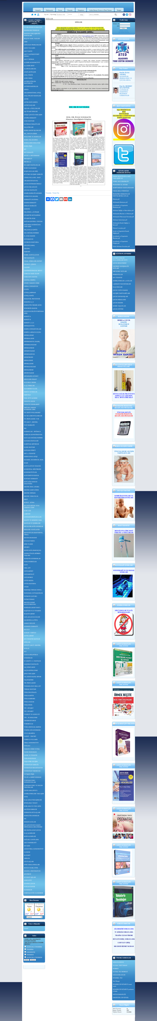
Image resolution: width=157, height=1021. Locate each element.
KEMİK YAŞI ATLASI (119, 306)
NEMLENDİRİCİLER (30, 561)
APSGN (26, 89)
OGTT (26, 565)
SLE (25, 651)
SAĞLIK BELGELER (119, 975)
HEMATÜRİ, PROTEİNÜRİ (32, 299)
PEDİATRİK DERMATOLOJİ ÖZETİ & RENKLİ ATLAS (121, 195)
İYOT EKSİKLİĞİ (29, 425)
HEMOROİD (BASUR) (30, 308)
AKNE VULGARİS (29, 48)
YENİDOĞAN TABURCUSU (32, 771)
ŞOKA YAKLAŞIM (29, 673)
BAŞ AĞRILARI (28, 127)
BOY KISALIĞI (28, 152)
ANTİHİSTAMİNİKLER (31, 86)
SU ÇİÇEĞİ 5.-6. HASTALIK (32, 661)
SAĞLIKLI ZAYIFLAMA (31, 839)
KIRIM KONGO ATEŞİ (30, 456)
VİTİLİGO (27, 746)
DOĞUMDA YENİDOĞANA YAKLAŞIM (32, 225)
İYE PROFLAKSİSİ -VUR (31, 419)
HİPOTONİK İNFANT (30, 379)
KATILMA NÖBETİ (30, 450)
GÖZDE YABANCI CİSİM (31, 283)
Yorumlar (48, 193)
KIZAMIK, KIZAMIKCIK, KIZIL (34, 459)
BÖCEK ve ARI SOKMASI (31, 155)
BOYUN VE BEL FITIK (31, 868)
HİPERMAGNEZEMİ (30, 344)
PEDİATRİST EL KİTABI (120, 184)
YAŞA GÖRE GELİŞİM (31, 761)
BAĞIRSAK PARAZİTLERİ (32, 124)
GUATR (26, 289)
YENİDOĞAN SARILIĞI (31, 764)
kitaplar (26, 928)
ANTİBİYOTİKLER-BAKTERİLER (30, 82)
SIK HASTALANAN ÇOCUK (32, 830)
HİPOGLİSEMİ (28, 360)
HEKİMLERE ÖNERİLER (31, 30)
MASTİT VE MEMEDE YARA (33, 520)
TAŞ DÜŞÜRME (28, 680)
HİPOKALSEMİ (28, 363)
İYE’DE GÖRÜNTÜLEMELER (33, 416)
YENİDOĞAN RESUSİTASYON (33, 767)
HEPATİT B (27, 319)
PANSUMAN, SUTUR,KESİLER (33, 593)
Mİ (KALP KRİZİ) (29, 541)
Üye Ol (46, 14)
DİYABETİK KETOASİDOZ (32, 215)
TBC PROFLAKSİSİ (30, 683)
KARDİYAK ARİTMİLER (31, 444)
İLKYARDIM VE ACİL (30, 388)
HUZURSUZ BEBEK (30, 382)
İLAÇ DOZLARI (117, 287)
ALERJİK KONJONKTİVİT (32, 62)
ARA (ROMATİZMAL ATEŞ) (32, 92)
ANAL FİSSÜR (28, 75)
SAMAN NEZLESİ (29, 623)
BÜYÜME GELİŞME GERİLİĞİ (33, 174)
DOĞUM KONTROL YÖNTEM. (33, 221)
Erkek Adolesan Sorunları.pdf (121, 246)
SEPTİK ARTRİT (29, 636)
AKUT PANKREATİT (30, 842)
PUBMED (115, 968)
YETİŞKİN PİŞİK (29, 774)
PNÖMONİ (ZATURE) (30, 596)
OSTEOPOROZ (28, 577)
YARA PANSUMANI (30, 758)
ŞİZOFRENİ (27, 874)
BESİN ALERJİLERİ (30, 836)
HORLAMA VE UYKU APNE (32, 806)
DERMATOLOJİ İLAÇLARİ (32, 812)
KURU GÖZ (27, 510)
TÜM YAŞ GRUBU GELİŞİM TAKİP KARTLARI (124, 452)
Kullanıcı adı (116, 23)
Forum (60, 10)
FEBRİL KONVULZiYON (31, 255)
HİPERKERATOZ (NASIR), (32, 341)
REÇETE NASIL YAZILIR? (32, 38)
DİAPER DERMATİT (30, 202)
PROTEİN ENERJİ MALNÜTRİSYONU (30, 603)
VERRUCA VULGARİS (31, 739)
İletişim (119, 10)
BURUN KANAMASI (30, 168)
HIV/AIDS (27, 846)
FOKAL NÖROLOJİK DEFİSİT (33, 261)
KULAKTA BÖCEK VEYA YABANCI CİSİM (31, 506)
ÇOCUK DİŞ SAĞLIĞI (30, 187)
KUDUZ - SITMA (29, 502)
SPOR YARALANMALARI (32, 864)
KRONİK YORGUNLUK (31, 496)
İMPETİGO (27, 395)
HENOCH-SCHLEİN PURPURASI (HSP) (34, 312)
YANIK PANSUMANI (30, 752)
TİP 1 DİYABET (28, 708)
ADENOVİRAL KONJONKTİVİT (33, 849)
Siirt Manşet (116, 981)
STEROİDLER (28, 658)
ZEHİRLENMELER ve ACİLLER (122, 280)
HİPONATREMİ (28, 370)
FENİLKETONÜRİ (29, 886)
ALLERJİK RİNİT (29, 65)
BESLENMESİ (124, 324)
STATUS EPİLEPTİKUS (31, 654)
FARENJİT (27, 251)
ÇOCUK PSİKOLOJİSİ (119, 299)
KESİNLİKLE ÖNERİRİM (34, 947)
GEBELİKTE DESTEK (30, 277)
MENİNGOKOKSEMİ (30, 537)
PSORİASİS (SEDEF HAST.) (32, 607)
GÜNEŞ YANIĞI (29, 295)
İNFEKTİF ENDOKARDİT (31, 404)
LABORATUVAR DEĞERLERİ (122, 284)
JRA (25, 428)
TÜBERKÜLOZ (28, 724)
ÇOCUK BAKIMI (118, 302)
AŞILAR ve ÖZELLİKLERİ (32, 108)
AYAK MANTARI (29, 121)
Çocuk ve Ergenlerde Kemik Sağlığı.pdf (121, 232)
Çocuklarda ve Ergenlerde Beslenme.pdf (120, 206)
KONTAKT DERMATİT (31, 478)
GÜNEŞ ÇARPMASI (30, 292)
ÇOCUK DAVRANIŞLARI (120, 296)
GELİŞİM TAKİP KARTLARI (121, 293)
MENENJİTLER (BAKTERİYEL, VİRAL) (33, 533)
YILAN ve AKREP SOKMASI (32, 777)
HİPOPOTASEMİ (29, 373)
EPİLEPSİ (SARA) (29, 245)
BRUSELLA (27, 162)
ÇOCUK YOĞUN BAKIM (120, 290)
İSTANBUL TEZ (117, 978)
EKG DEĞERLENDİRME (31, 233)
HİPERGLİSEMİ (29, 335)
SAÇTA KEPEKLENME (31, 670)
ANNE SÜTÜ (28, 880)
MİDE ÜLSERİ (28, 544)
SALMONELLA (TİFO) (31, 620)
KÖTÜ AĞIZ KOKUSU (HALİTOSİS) (30, 482)
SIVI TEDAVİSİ (117, 277)
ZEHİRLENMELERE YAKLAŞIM (34, 793)
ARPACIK (27, 858)
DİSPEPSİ (27, 209)
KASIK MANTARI (29, 447)
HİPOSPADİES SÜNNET (31, 376)
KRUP (26, 499)
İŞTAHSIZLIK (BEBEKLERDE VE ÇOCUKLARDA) (126, 78)
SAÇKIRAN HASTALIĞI (31, 664)
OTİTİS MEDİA (28, 580)
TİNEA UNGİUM (29, 702)
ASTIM (26, 99)
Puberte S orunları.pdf (119, 228)
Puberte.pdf (116, 199)
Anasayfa (38, 10)
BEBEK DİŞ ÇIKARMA (31, 140)
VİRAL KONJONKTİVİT (31, 742)
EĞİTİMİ (123, 326)
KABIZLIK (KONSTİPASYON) (33, 434)
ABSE (25, 41)
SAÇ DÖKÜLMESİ (29, 667)
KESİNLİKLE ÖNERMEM (34, 957)
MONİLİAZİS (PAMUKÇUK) (32, 550)
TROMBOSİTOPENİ (30, 720)
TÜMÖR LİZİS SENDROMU (32, 730)
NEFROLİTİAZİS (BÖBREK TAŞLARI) (32, 554)
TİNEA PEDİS (28, 705)
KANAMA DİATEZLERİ (31, 441)
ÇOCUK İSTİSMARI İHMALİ (32, 184)
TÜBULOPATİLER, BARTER (32, 727)
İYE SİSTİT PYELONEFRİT (32, 412)
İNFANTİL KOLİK (29, 401)
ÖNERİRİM (30, 949)
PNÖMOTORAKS (29, 599)
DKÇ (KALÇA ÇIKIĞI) (30, 229)
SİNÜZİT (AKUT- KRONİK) (32, 645)
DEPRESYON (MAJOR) (31, 196)
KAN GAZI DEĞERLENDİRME (33, 438)
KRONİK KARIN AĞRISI (31, 490)
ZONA (26, 796)
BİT (25, 149)
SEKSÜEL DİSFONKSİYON (32, 871)
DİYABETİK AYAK (29, 218)
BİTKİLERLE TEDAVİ (30, 803)
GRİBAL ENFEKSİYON (31, 286)
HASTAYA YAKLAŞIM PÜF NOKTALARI (32, 34)
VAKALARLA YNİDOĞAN (121, 191)
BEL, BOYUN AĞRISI (30, 133)
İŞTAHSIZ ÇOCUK (29, 883)
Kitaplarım (81, 10)
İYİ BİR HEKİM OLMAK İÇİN (33, 27)
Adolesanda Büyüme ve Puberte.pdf (123, 213)
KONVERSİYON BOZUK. (31, 475)
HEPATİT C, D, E (29, 322)
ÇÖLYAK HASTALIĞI (30, 190)
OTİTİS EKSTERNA (30, 583)
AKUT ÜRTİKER (29, 59)
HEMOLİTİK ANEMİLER (31, 815)
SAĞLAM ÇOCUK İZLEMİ (32, 617)
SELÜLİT (27, 629)
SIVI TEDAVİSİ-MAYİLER (32, 639)
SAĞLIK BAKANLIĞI (119, 994)
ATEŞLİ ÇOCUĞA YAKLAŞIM (33, 114)
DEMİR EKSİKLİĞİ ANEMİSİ (33, 193)
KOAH (26, 463)
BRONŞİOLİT (28, 158)
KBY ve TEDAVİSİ (29, 453)
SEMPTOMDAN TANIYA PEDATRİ (123, 187)
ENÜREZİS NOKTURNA (31, 242)
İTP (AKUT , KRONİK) (31, 422)
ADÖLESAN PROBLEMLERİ (32, 45)
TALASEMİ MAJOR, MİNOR (32, 676)
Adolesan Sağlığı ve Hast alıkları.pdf (123, 210)
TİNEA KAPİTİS (29, 695)
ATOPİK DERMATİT (30, 118)
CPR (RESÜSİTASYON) (31, 180)
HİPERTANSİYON (29, 354)
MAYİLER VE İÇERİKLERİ (32, 523)
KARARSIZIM (31, 952)
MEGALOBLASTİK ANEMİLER (33, 526)
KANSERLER (28, 890)
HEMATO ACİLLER (30, 822)
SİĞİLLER (27, 642)
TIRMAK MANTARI (30, 689)
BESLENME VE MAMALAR (32, 136)
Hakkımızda (49, 10)
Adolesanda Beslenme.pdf (120, 202)
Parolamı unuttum (123, 30)
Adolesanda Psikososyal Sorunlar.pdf (123, 216)
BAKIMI (124, 322)
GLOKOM (27, 852)
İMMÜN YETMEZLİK (30, 392)
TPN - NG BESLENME (30, 717)
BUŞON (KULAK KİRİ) (31, 171)
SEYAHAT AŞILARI (30, 877)
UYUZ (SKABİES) (29, 733)
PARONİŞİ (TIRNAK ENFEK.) (33, 590)
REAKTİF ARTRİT (29, 614)
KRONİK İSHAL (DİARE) (31, 486)
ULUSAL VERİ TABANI (120, 965)
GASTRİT (27, 267)
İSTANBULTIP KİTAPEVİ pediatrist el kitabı (123, 990)
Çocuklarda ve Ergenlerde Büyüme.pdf (120, 237)
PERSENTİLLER (118, 274)
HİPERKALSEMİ (29, 338)
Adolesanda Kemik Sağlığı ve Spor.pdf (121, 224)
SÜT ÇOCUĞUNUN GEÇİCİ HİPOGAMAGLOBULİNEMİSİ (33, 826)
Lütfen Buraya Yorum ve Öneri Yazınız (100, 10)
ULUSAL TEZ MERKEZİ (120, 971)
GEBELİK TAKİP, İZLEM (31, 273)
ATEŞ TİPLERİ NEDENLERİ (32, 95)
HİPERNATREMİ (29, 348)
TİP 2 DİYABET (28, 711)
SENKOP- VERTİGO (30, 632)
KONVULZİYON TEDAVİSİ (32, 466)
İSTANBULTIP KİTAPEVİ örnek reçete (122, 985)
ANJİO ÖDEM (28, 78)
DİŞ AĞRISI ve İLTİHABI (31, 212)
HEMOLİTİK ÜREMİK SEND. (33, 305)
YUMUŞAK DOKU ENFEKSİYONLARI (30, 781)
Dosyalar (69, 10)
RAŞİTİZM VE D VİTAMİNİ (32, 610)
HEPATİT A (27, 316)
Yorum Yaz (55, 193)
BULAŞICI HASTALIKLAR (32, 165)
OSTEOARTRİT (28, 571)
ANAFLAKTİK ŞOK (30, 72)
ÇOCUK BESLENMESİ (119, 263)
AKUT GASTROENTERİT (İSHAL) (31, 55)
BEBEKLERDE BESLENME (32, 143)
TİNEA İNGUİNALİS (30, 692)
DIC (25, 818)
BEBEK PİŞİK (28, 146)
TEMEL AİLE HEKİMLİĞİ (121, 181)
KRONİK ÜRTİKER (29, 493)
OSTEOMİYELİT (29, 574)
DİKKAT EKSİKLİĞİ (30, 205)
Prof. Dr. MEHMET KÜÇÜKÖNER (126, 87)
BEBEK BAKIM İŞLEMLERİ (32, 130)
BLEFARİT (27, 855)
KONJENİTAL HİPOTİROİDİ (32, 469)
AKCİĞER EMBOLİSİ (30, 809)
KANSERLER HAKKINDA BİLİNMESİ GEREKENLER (124, 92)
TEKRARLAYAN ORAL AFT (32, 686)
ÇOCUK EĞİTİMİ (118, 309)
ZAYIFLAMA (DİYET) (30, 790)
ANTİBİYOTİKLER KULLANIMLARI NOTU (120, 259)
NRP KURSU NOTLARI (120, 271)
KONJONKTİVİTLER (30, 472)
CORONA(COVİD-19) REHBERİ (33, 893)
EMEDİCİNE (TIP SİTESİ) (120, 997)
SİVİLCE (26, 648)
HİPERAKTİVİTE (29, 326)
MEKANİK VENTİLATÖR (31, 529)
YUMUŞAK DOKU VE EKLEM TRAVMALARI (33, 786)
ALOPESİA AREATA (30, 68)
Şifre (118, 26)
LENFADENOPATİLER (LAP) (32, 517)
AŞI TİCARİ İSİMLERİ (31, 111)
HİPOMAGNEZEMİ (30, 366)
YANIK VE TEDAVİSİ (30, 755)
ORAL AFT (27, 568)
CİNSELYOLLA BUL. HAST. (32, 177)
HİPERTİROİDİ (28, 357)
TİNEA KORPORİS (29, 698)
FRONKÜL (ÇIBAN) (30, 264)
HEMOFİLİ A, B (28, 302)
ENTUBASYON (28, 239)
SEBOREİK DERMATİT (31, 626)
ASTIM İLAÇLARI (29, 105)
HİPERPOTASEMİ (29, 351)
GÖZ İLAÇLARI (29, 861)
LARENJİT (27, 514)
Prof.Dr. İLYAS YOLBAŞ (124, 73)
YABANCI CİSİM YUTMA (32, 749)
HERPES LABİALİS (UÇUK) (32, 332)
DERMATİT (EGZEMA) (31, 199)
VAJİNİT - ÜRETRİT (30, 736)
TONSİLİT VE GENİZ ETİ (32, 714)
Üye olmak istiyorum (124, 32)
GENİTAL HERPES (29, 280)
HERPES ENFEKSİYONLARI (32, 329)
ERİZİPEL (27, 248)
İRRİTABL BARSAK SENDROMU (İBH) (30, 408)
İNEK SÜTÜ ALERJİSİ (30, 398)
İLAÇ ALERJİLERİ (29, 833)
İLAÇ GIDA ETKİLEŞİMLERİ (33, 800)
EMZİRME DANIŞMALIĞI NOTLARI (121, 267)
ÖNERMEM (30, 954)
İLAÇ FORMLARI (29, 385)
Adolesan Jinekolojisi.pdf (120, 220)
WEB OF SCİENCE (118, 962)
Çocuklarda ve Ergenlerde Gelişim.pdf (120, 242)
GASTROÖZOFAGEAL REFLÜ (33, 270)
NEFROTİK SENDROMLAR (32, 558)
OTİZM (26, 587)
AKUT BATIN (28, 51)
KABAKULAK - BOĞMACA (32, 431)
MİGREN (26, 547)
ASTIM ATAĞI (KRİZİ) (31, 102)
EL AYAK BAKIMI (29, 236)
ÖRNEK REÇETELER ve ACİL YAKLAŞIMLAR (122, 177)
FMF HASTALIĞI (29, 258)
